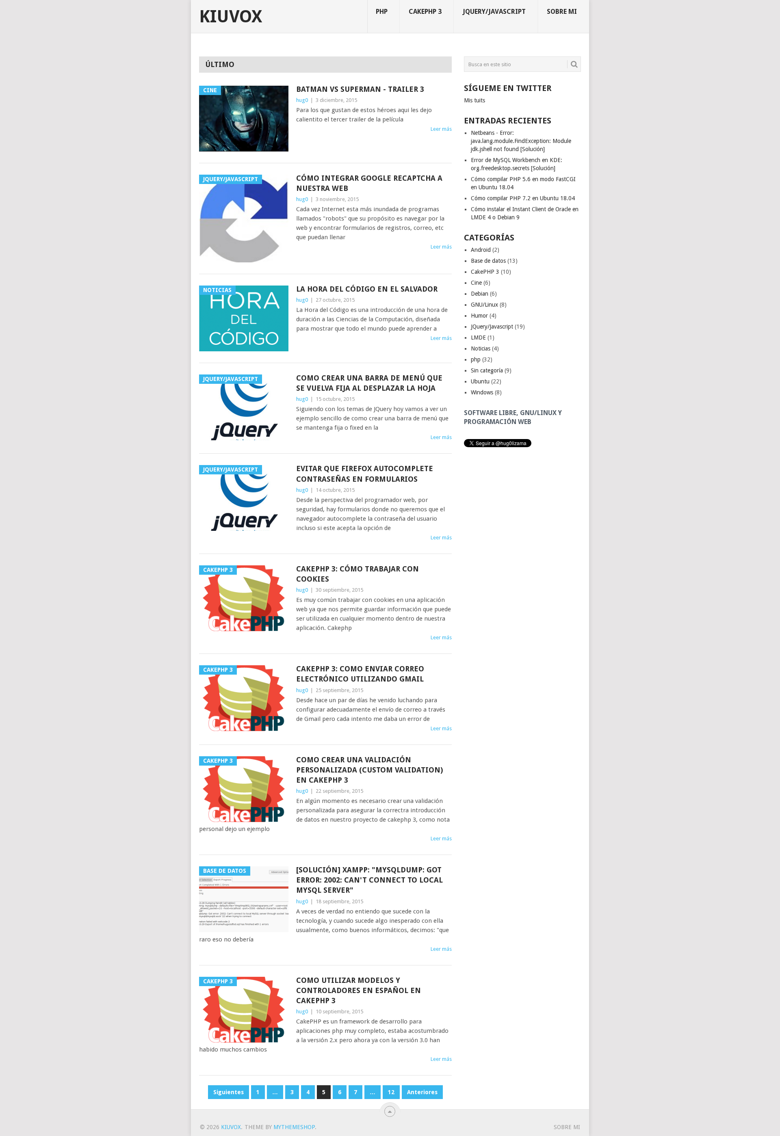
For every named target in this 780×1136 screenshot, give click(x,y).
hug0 (302, 100)
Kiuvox (230, 16)
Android (481, 250)
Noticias (480, 348)
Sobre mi (562, 11)
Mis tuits (474, 100)
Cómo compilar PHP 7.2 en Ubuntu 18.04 (523, 198)
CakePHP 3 (425, 11)
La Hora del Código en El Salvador (367, 289)
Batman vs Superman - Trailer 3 (360, 89)
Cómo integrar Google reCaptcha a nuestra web (369, 183)
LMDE (478, 337)
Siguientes (228, 1092)
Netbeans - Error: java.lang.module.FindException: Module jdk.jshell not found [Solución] (521, 141)
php (382, 11)
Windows (482, 392)
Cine (476, 282)
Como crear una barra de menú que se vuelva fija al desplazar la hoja (369, 383)
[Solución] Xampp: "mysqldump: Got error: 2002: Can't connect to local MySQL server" (369, 880)
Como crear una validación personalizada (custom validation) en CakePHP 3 (369, 769)
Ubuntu (480, 381)
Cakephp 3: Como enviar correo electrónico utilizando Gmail (360, 673)
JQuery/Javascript (494, 11)
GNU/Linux (484, 304)
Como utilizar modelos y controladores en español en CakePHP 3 (358, 990)
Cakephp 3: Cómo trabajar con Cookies (357, 574)
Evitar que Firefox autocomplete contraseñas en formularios (364, 473)
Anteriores (422, 1092)
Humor (479, 315)
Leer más (441, 129)
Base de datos (488, 260)
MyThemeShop (294, 1127)
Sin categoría (487, 370)
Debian (479, 293)
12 (391, 1092)
